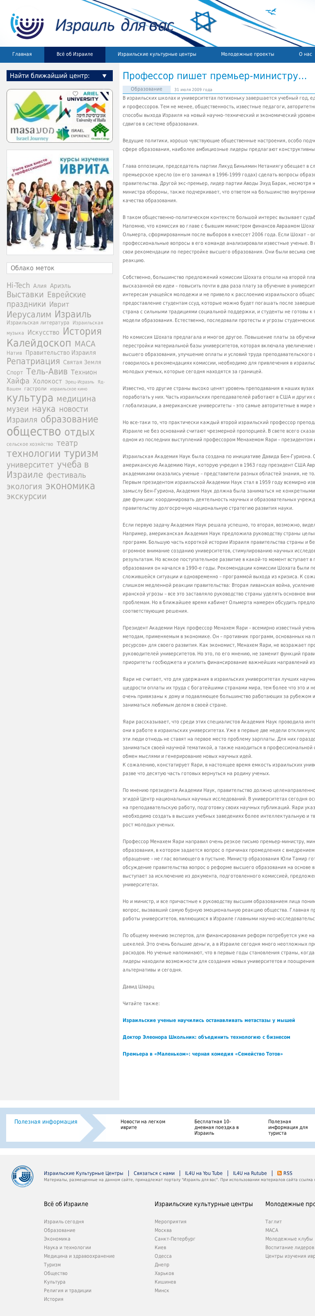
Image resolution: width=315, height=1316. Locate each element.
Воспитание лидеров (289, 1247)
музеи (18, 409)
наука (44, 409)
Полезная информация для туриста (288, 1127)
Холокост (47, 381)
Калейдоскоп (39, 343)
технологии (34, 453)
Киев (160, 1247)
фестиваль (66, 475)
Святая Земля (82, 362)
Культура (55, 1282)
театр (67, 442)
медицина (76, 399)
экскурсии (27, 496)
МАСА (85, 344)
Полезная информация (46, 1121)
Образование (146, 89)
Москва (163, 1230)
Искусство (43, 332)
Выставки (25, 294)
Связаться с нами (154, 1173)
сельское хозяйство (30, 444)
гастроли (35, 388)
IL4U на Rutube (250, 1173)
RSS (287, 1173)
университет (30, 465)
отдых (79, 432)
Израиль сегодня (64, 1222)
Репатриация (33, 361)
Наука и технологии (67, 1247)
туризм (81, 453)
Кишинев (165, 1282)
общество (34, 431)
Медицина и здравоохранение (79, 1256)
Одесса (163, 1256)
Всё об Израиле (75, 54)
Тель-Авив (47, 371)
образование (69, 419)
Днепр (162, 1265)
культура (30, 398)
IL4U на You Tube (204, 1173)
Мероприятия (171, 1222)
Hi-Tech (18, 285)
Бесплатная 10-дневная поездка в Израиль (216, 1127)
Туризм (52, 1265)
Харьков (164, 1273)
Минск (162, 1290)
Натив (14, 353)
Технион (84, 372)
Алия (40, 286)
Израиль (73, 314)
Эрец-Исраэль (79, 382)
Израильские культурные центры (157, 54)
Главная (22, 54)
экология (24, 486)
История (82, 331)
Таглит (273, 1222)
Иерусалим (29, 314)
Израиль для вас (87, 23)
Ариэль (60, 286)
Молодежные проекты (247, 54)
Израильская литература (38, 322)
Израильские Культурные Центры (83, 1173)
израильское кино (68, 389)
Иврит (59, 304)
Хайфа (18, 380)
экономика (70, 486)
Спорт (15, 372)
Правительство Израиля (60, 352)
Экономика (57, 1239)
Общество (56, 1273)
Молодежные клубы (289, 1239)
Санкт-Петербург (175, 1239)
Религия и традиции (67, 1290)
